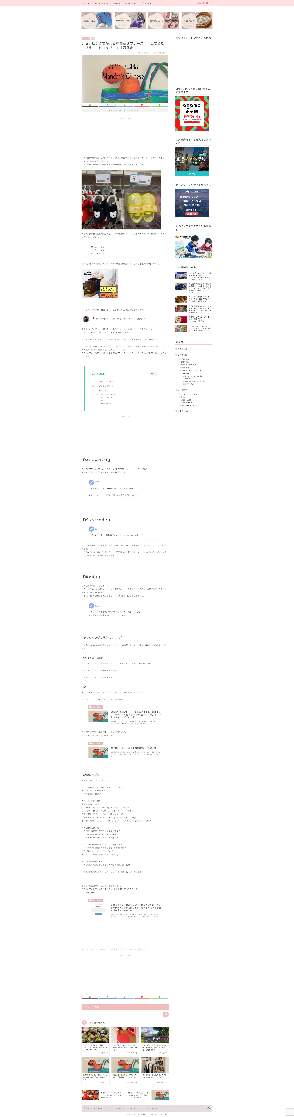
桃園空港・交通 (188, 384)
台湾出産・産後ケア (188, 365)
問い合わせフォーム (101, 3)
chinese (86, 949)
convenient (95, 949)
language (104, 949)
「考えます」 (102, 390)
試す (101, 400)
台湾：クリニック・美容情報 (193, 376)
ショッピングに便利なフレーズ (111, 394)
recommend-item (122, 949)
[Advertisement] (125, 137)
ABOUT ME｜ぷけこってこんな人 (125, 3)
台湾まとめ (86, 38)
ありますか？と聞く (107, 397)
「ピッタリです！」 (105, 386)
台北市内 (186, 374)
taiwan (143, 949)
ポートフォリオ (147, 3)
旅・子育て (182, 390)
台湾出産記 (184, 367)
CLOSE (153, 373)
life (112, 949)
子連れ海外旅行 (186, 403)
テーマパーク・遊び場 (189, 394)
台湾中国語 (184, 362)
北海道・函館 (185, 400)
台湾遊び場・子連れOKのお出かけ (194, 381)
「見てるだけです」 (105, 381)
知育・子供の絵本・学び (189, 405)
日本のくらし (183, 411)
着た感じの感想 (105, 403)
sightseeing (134, 949)
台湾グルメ (182, 349)
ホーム (86, 3)
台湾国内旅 (187, 379)
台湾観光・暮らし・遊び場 (190, 370)
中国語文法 (184, 359)
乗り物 (183, 397)
